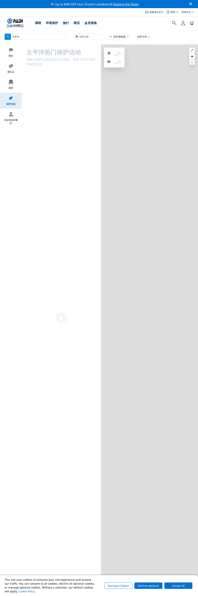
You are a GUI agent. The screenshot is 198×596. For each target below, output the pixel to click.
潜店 (11, 55)
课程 (11, 88)
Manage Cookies (118, 585)
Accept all (178, 585)
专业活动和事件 (11, 121)
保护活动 (10, 104)
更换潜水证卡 (156, 12)
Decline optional (148, 585)
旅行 (66, 23)
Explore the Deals (126, 4)
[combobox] (36, 37)
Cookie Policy (26, 591)
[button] (192, 56)
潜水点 (10, 71)
